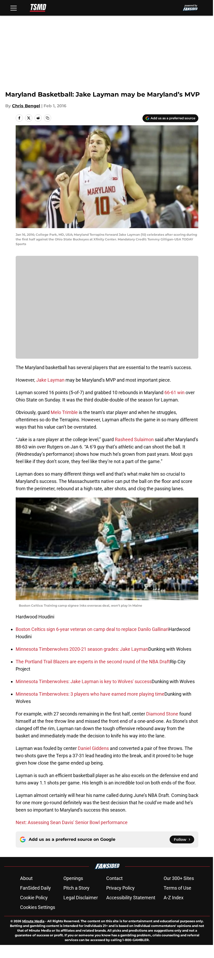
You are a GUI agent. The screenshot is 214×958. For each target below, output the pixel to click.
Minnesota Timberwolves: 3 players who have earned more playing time (90, 694)
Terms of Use (177, 888)
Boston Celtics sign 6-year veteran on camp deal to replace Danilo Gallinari (92, 629)
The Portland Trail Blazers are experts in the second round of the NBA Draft (93, 661)
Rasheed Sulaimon (134, 439)
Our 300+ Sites (179, 878)
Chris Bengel (26, 105)
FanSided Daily (35, 888)
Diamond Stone (162, 714)
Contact (114, 878)
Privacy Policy (120, 888)
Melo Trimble (64, 412)
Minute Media (33, 921)
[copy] (47, 118)
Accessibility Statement (130, 897)
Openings (73, 878)
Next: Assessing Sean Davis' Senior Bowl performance (72, 822)
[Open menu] (13, 8)
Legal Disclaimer (80, 897)
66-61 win (174, 392)
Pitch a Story (76, 888)
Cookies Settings (37, 907)
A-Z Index (173, 897)
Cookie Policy (34, 897)
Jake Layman (50, 380)
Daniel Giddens (93, 748)
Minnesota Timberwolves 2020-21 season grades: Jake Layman (82, 649)
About (26, 878)
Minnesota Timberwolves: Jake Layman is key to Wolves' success (84, 681)
